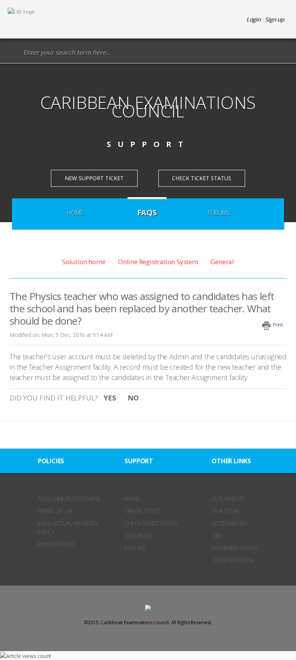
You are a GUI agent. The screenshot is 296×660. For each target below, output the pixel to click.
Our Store (226, 511)
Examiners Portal (235, 548)
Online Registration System (158, 261)
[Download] (134, 329)
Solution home (84, 261)
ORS (217, 535)
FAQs (147, 212)
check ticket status (151, 523)
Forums (219, 212)
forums (135, 548)
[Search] (13, 52)
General (222, 261)
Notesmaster (229, 523)
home (132, 499)
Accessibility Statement (69, 499)
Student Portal (233, 560)
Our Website (228, 499)
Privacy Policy (56, 544)
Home (75, 212)
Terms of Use (56, 511)
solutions (138, 535)
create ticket (142, 511)
